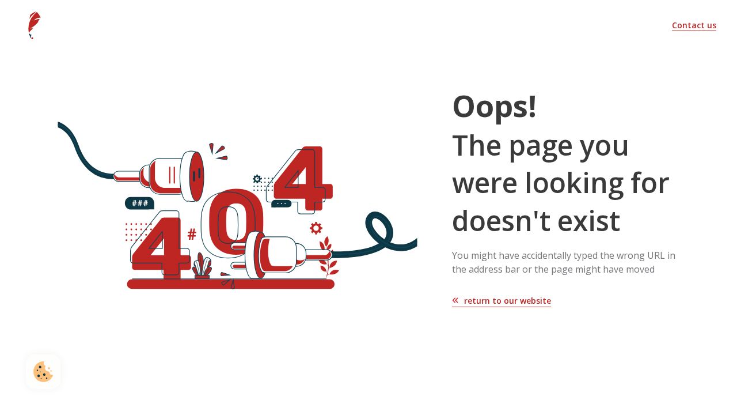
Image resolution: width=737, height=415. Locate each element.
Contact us (694, 25)
